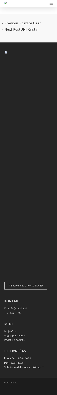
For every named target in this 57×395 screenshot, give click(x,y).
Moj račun (10, 331)
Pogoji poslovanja (14, 335)
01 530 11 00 (13, 312)
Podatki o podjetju (14, 340)
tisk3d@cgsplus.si (17, 308)
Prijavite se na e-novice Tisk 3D (26, 285)
